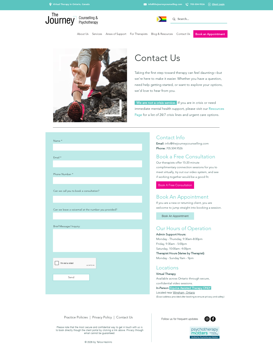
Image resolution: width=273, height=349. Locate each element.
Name (56, 140)
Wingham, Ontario (184, 292)
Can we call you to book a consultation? (76, 191)
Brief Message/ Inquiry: (66, 226)
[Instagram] (207, 319)
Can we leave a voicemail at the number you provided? (85, 209)
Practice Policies (76, 317)
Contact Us (124, 317)
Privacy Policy (102, 317)
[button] (82, 34)
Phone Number (62, 174)
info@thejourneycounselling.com (165, 4)
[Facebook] (213, 319)
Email (56, 157)
